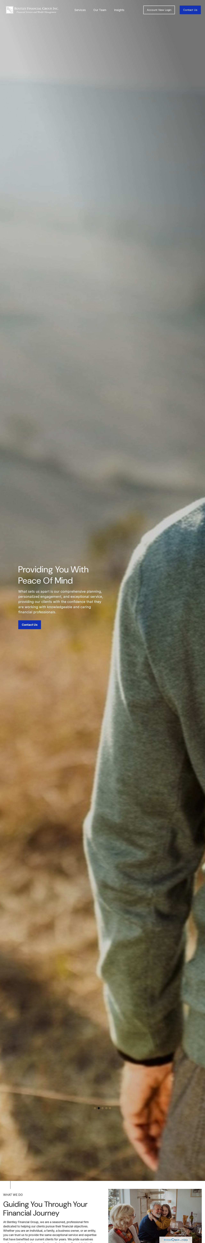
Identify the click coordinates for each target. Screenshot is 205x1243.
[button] (80, 10)
